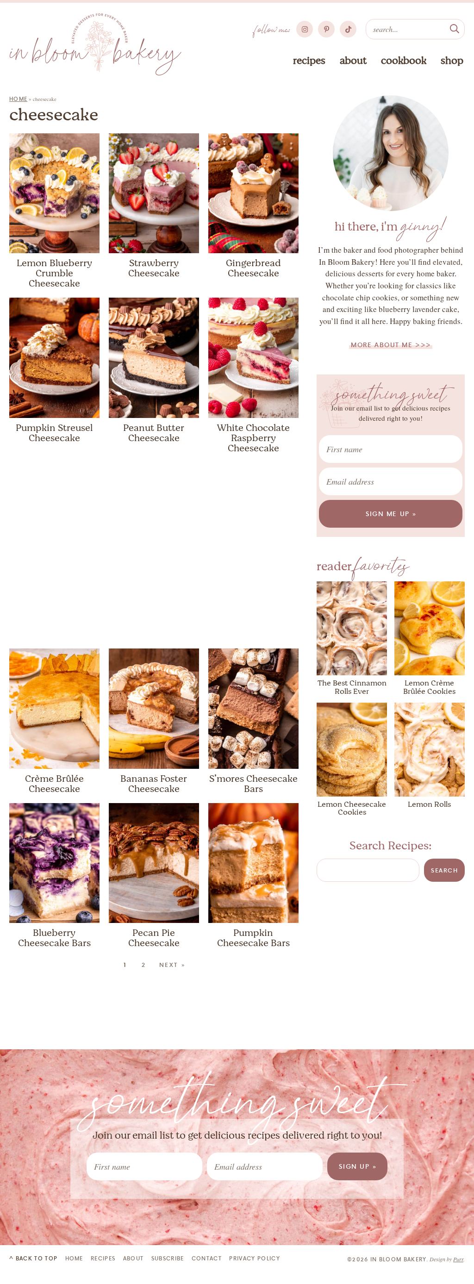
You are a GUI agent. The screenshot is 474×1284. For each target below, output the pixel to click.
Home (18, 99)
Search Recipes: (390, 846)
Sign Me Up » (391, 513)
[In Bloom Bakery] (95, 44)
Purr (458, 1259)
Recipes (309, 60)
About (353, 60)
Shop (452, 60)
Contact (207, 1258)
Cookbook (403, 60)
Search (444, 870)
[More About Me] (391, 153)
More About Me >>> (391, 344)
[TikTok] (348, 29)
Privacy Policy (254, 1258)
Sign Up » (358, 1166)
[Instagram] (304, 29)
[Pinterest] (326, 29)
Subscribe (167, 1258)
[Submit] (454, 27)
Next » (172, 964)
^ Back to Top (33, 1258)
